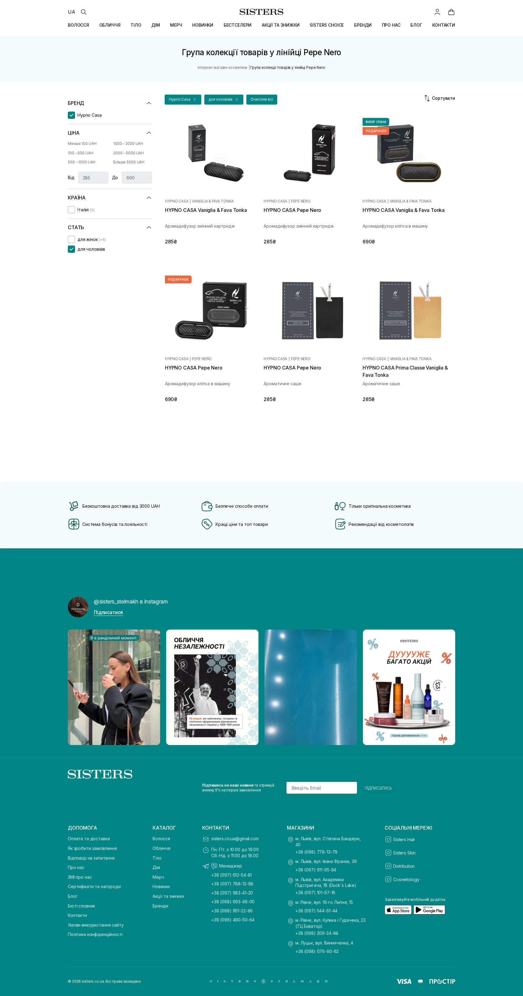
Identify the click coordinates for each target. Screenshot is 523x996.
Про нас (76, 867)
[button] (183, 100)
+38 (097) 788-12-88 (232, 883)
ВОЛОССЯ (78, 25)
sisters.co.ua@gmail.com (235, 838)
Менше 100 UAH (82, 143)
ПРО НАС (391, 25)
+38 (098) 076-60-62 (317, 951)
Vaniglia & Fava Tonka (213, 201)
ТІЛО (135, 25)
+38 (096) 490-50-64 (233, 919)
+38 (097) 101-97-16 (315, 892)
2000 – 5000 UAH (128, 153)
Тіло (157, 858)
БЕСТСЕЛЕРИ (238, 25)
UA (71, 12)
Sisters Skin (404, 852)
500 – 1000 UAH (81, 162)
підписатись (378, 788)
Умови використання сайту (96, 924)
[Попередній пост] (78, 687)
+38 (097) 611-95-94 (315, 869)
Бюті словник (81, 905)
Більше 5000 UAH (128, 162)
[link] (451, 12)
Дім (156, 867)
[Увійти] (437, 12)
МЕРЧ (176, 25)
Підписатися (108, 612)
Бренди (160, 905)
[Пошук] (83, 12)
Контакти (77, 915)
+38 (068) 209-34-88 (316, 933)
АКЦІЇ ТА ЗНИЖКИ (281, 25)
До (115, 177)
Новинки (161, 886)
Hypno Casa (177, 201)
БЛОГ (416, 25)
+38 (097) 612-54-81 (231, 874)
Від (71, 177)
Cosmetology (406, 879)
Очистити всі (262, 99)
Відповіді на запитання (91, 858)
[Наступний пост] (445, 687)
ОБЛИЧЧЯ (109, 25)
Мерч (158, 877)
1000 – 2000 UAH (128, 143)
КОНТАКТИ (443, 25)
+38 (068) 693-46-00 (233, 901)
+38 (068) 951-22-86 (232, 910)
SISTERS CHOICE (327, 25)
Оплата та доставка (89, 838)
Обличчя (161, 848)
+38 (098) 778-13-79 (316, 851)
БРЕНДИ (363, 25)
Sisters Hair (404, 839)
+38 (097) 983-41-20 (232, 892)
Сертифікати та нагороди (94, 886)
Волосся (161, 838)
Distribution (404, 866)
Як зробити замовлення (92, 848)
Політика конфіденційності (95, 934)
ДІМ (155, 25)
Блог (72, 896)
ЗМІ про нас (80, 877)
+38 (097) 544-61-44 (316, 910)
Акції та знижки (168, 896)
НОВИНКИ (202, 25)
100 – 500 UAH (80, 153)
